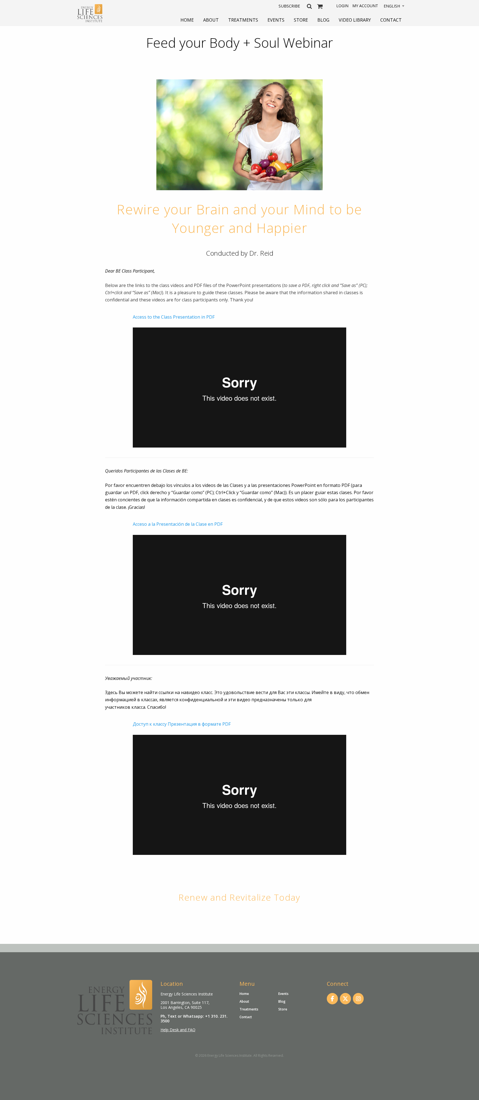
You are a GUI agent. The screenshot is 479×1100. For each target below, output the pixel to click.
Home (187, 20)
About (211, 20)
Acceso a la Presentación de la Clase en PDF (178, 524)
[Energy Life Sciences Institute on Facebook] (332, 999)
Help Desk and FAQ (177, 1029)
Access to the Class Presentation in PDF (174, 317)
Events (275, 20)
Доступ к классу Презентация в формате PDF (182, 724)
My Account (365, 5)
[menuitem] (187, 20)
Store (301, 20)
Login (342, 5)
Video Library (355, 20)
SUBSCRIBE (289, 6)
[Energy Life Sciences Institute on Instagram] (358, 999)
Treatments (243, 20)
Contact (391, 20)
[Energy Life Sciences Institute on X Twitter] (345, 999)
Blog (323, 20)
